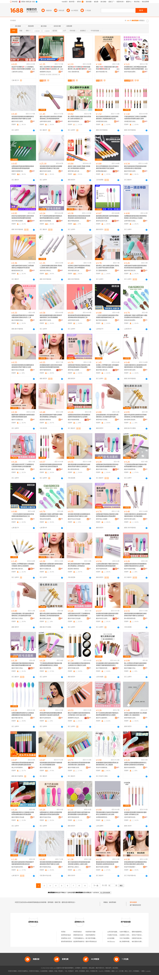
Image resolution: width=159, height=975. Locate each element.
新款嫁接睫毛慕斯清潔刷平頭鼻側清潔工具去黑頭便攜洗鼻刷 (51, 764)
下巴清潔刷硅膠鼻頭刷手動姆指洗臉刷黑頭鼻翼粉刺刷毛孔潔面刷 (135, 465)
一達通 (142, 971)
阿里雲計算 (93, 971)
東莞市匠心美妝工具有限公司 (74, 867)
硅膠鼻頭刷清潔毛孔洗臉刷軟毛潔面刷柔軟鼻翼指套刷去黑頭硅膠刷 (23, 813)
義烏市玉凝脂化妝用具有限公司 (18, 420)
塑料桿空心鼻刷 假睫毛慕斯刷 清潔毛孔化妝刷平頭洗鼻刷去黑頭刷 (107, 267)
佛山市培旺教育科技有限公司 (18, 767)
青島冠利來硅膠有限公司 (130, 320)
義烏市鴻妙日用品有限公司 (102, 469)
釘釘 (130, 971)
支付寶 (121, 971)
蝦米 (87, 971)
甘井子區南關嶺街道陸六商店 (129, 938)
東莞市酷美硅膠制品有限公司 (130, 72)
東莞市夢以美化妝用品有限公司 (74, 171)
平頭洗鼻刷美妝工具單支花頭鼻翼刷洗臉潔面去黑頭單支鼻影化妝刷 (135, 118)
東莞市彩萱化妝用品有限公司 (130, 370)
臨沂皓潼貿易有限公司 (18, 867)
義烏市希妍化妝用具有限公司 (130, 171)
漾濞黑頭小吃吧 (66, 938)
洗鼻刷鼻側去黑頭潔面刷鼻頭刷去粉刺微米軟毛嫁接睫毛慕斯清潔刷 (23, 764)
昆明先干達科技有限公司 (139, 935)
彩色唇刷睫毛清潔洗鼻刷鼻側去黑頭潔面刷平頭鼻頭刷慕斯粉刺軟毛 (107, 664)
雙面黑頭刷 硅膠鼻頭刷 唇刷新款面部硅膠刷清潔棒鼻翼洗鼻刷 (23, 416)
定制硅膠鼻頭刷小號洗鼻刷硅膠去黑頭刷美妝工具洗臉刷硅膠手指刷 (107, 416)
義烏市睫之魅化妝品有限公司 (102, 370)
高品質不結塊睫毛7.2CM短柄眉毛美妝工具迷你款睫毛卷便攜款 (23, 68)
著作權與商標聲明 (67, 968)
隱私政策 (91, 968)
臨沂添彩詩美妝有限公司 (102, 320)
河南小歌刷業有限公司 (74, 72)
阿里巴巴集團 (12, 971)
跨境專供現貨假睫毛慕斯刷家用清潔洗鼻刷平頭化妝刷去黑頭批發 (51, 465)
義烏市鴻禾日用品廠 (18, 469)
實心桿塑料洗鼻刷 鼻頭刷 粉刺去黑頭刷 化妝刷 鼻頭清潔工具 (79, 118)
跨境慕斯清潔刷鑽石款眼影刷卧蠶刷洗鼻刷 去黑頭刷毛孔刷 (135, 813)
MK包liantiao (111, 941)
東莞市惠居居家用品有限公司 (74, 817)
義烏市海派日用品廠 (18, 370)
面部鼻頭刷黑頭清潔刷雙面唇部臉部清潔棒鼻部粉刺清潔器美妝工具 (79, 316)
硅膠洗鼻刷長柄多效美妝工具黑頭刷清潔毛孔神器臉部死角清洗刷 (23, 267)
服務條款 (84, 968)
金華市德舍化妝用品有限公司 (46, 121)
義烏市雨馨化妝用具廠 (46, 767)
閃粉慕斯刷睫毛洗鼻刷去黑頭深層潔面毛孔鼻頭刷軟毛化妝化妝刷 (107, 813)
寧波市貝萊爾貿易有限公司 (102, 767)
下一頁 (95, 886)
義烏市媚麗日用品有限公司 (130, 668)
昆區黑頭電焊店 (90, 935)
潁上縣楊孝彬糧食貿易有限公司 (129, 941)
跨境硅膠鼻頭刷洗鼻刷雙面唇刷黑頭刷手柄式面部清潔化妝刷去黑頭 (135, 863)
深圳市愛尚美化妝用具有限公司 (74, 270)
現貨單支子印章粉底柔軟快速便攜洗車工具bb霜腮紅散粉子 (79, 68)
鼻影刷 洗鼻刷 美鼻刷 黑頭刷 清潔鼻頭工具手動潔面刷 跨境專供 (79, 167)
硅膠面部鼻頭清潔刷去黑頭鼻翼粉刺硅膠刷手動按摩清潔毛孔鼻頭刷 (79, 416)
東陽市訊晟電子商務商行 (18, 171)
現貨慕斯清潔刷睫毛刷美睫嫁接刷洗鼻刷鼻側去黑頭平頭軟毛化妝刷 (23, 118)
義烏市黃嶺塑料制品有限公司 (130, 469)
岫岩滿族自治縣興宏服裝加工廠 (141, 941)
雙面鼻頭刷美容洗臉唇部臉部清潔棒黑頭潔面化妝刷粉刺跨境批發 (79, 217)
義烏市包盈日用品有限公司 (46, 817)
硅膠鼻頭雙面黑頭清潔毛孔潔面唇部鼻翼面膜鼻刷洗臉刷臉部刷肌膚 (23, 714)
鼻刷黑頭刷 (112, 902)
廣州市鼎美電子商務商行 (102, 72)
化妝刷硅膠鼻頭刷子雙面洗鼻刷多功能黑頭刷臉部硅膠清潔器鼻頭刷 (107, 565)
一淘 (65, 971)
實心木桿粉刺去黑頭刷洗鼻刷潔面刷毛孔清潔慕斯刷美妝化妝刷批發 (135, 664)
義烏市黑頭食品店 (91, 941)
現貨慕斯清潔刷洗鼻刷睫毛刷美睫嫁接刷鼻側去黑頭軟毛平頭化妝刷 (51, 167)
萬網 (113, 971)
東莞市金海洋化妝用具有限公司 (102, 221)
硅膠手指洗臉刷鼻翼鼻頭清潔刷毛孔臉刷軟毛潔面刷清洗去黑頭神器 (135, 764)
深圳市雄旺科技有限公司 (130, 817)
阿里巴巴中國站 (34, 971)
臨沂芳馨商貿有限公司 (102, 668)
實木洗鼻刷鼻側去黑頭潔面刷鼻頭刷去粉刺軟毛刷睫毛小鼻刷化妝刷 (79, 863)
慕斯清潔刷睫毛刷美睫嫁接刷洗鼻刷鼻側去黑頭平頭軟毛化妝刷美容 (79, 465)
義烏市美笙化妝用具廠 (46, 469)
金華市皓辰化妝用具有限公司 (74, 320)
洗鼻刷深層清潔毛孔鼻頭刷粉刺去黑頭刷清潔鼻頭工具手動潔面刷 (135, 366)
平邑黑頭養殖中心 (79, 938)
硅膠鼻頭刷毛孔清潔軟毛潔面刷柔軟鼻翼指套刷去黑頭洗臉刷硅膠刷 (51, 813)
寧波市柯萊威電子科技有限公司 (130, 867)
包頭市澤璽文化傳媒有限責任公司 (130, 932)
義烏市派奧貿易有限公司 (46, 718)
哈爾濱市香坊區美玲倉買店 (140, 938)
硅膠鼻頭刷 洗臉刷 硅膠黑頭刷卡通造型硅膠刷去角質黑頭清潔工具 (135, 316)
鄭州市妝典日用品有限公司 (46, 867)
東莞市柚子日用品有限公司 (102, 420)
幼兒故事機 (110, 938)
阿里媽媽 (82, 971)
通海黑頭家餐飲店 (66, 941)
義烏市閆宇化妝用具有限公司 (46, 320)
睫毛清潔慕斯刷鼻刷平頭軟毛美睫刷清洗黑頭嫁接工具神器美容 (51, 416)
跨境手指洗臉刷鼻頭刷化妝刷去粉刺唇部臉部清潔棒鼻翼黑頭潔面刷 (23, 217)
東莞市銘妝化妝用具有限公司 (130, 718)
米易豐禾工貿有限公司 (127, 935)
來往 (126, 971)
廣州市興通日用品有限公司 (18, 320)
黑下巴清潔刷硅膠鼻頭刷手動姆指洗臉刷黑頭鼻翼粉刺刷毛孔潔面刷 (51, 217)
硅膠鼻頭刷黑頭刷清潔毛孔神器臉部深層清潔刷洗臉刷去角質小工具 (23, 316)
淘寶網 (51, 971)
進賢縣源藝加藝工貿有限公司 (102, 171)
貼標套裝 (42, 74)
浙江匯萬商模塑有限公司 (102, 270)
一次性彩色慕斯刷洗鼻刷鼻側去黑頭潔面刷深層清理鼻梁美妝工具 (107, 316)
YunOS (101, 971)
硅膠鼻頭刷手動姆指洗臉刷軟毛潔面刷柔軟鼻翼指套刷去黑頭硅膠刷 (79, 366)
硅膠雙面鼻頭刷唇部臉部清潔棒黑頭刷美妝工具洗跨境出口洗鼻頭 (135, 217)
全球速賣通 (43, 971)
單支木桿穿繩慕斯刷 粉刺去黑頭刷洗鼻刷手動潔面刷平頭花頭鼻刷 (107, 167)
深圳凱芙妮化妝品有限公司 (102, 121)
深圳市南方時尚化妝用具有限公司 (46, 270)
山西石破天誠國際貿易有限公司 (117, 932)
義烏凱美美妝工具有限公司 (18, 270)
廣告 (33, 69)
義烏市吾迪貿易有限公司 (74, 121)
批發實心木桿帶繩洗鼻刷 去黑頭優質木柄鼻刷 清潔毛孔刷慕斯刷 (107, 366)
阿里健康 (136, 971)
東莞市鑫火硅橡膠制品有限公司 (74, 370)
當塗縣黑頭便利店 (79, 941)
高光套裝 (48, 74)
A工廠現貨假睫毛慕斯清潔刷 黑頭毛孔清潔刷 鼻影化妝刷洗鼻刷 (51, 267)
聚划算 (60, 971)
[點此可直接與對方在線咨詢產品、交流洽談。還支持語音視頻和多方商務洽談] (34, 130)
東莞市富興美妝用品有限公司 (46, 370)
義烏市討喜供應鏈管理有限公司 (46, 221)
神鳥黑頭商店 (77, 932)
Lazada (148, 971)
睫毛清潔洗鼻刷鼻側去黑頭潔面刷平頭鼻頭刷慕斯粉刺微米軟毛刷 (23, 863)
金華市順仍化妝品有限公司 (130, 221)
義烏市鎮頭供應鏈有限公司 (74, 420)
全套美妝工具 (56, 74)
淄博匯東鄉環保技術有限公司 (102, 817)
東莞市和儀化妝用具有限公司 (74, 668)
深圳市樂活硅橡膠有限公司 (18, 221)
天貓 (55, 971)
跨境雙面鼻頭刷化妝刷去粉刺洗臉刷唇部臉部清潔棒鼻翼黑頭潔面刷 (51, 366)
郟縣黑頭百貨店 (78, 935)
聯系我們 (108, 968)
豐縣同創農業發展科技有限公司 (141, 932)
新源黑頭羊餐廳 (90, 932)
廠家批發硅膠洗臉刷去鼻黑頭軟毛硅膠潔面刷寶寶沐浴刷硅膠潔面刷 (79, 813)
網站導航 (115, 968)
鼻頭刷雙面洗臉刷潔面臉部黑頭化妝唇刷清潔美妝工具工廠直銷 (107, 764)
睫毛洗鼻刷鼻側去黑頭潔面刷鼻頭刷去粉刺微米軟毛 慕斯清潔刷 (135, 167)
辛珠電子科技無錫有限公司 (115, 935)
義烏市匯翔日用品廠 (18, 817)
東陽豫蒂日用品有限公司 (46, 72)
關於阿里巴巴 (100, 968)
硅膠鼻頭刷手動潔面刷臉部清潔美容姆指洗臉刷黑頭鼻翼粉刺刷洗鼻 (107, 465)
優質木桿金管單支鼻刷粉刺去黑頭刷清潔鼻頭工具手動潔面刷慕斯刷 (51, 118)
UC (117, 971)
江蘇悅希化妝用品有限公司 (18, 72)
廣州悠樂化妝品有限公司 (130, 420)
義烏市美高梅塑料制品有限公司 (130, 767)
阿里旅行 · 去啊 (73, 971)
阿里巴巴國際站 (23, 971)
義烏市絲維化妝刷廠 (102, 867)
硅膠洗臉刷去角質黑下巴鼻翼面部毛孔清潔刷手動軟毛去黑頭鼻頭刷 (23, 465)
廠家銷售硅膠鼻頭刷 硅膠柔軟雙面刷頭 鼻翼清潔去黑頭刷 (107, 217)
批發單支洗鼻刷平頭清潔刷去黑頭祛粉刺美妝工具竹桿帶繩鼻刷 (79, 267)
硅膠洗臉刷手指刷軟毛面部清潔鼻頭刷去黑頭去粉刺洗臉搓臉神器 (135, 267)
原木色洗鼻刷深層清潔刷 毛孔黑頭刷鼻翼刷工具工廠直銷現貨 (135, 714)
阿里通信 (107, 971)
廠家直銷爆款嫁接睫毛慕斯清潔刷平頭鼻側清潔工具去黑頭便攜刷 (51, 316)
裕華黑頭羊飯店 (66, 935)
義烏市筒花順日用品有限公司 (130, 270)
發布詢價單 (133, 902)
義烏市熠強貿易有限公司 (74, 221)
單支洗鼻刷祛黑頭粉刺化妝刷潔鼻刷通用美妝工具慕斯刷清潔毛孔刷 (107, 118)
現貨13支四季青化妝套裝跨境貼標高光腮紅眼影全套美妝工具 (51, 68)
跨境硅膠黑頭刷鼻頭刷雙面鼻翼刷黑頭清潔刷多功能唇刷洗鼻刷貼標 (51, 714)
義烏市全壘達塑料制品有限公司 (102, 718)
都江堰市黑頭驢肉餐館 (93, 938)
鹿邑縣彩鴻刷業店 (45, 420)
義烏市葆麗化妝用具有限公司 (74, 767)
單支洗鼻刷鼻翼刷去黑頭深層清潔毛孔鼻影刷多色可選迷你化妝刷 (79, 664)
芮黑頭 (63, 932)
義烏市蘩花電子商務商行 (18, 718)
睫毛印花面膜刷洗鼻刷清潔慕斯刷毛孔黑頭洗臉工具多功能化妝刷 (79, 714)
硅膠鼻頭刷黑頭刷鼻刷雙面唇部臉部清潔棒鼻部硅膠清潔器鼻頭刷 (23, 167)
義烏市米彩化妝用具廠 (18, 121)
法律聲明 (77, 968)
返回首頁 (96, 892)
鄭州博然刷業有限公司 (74, 469)
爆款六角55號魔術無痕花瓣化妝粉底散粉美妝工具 (107, 68)
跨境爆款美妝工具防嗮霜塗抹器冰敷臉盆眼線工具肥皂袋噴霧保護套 (135, 68)
